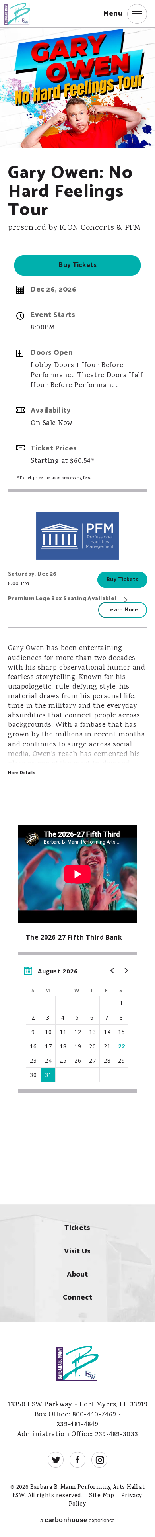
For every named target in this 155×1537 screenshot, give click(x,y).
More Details (21, 773)
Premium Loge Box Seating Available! (62, 599)
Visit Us (77, 1251)
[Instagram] (99, 1460)
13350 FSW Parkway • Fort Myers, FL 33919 (78, 1405)
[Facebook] (77, 1460)
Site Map (101, 1496)
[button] (125, 14)
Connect (77, 1298)
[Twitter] (56, 1460)
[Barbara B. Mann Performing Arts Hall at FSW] (23, 13)
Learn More (122, 610)
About (77, 1275)
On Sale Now (52, 423)
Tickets (77, 1228)
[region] (77, 1028)
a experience (77, 1520)
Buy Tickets (77, 265)
